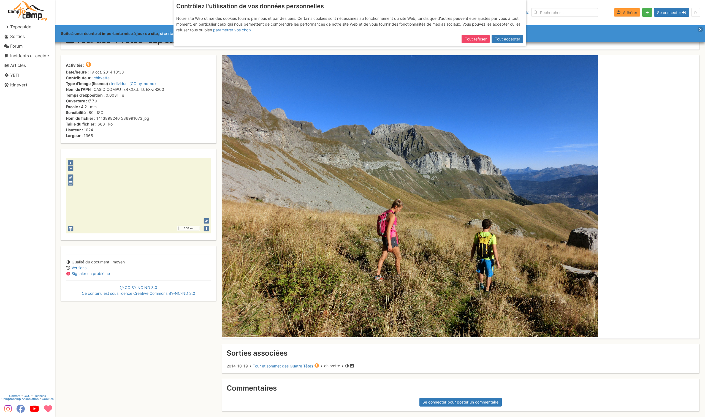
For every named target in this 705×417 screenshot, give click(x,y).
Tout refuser (476, 39)
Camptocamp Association (20, 399)
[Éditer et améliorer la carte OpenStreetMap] (206, 221)
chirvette (102, 77)
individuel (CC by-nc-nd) (133, 83)
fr (695, 12)
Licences (40, 396)
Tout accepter (507, 39)
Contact (14, 396)
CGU (27, 396)
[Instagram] (7, 411)
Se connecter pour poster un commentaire (460, 402)
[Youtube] (34, 411)
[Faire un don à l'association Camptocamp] (48, 411)
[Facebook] (21, 411)
